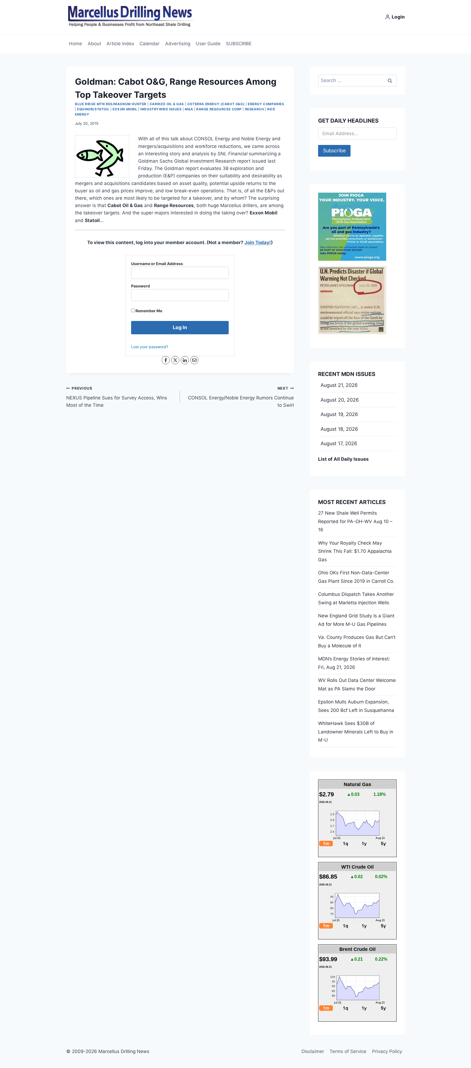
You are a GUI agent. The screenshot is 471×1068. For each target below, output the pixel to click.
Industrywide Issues (161, 109)
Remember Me (148, 310)
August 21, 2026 (339, 385)
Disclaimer (312, 1051)
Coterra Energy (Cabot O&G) (215, 104)
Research (254, 109)
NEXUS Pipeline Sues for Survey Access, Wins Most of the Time (116, 397)
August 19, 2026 (339, 414)
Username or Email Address (157, 263)
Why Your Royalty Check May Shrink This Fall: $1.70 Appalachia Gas (355, 551)
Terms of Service (348, 1051)
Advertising (177, 43)
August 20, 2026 (340, 400)
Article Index (120, 43)
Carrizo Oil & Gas (167, 104)
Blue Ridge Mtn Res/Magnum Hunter (110, 104)
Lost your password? (149, 346)
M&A (189, 109)
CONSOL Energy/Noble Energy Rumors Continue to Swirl (241, 397)
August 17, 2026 (339, 443)
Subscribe (334, 150)
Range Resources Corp (219, 109)
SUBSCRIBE (239, 43)
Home (75, 43)
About (94, 43)
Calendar (149, 43)
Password (140, 286)
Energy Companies (266, 104)
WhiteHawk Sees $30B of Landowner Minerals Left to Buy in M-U (355, 732)
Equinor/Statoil (93, 109)
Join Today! (257, 242)
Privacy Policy (387, 1051)
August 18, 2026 (339, 429)
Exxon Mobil (125, 109)
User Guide (208, 43)
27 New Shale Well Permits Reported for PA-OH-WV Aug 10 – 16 (355, 521)
